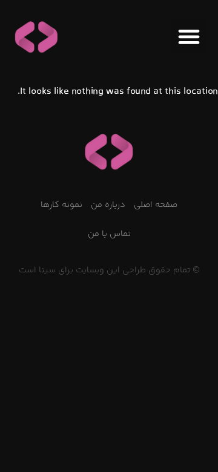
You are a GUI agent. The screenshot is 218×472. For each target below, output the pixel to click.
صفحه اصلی (155, 205)
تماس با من (109, 234)
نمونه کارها (61, 205)
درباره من (108, 205)
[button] (188, 36)
